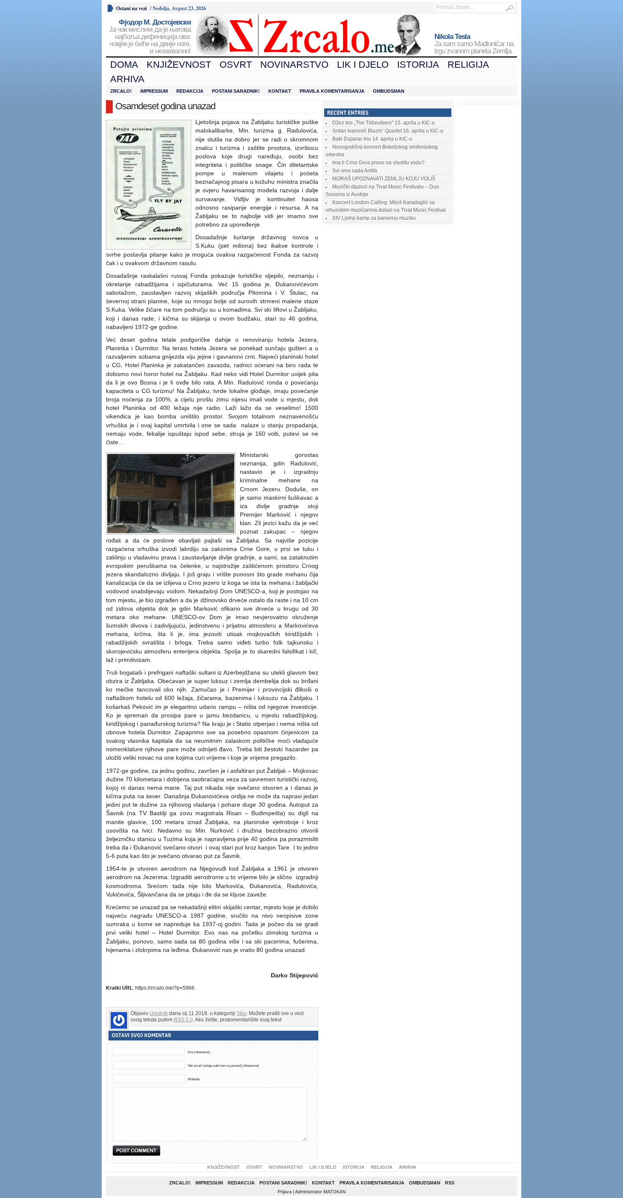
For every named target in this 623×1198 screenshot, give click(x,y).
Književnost (179, 64)
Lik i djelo (363, 64)
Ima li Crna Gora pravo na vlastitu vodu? (378, 162)
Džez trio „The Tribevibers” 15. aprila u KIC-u (383, 122)
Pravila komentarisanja (332, 91)
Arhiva (127, 79)
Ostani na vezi (131, 8)
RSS (449, 1182)
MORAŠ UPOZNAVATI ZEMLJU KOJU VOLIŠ (383, 178)
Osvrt (236, 64)
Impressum (154, 91)
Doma (124, 64)
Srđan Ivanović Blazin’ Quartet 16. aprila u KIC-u (387, 130)
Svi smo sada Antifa (354, 170)
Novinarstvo (294, 64)
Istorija (418, 64)
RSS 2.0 (183, 1019)
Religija (468, 64)
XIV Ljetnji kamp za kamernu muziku (374, 218)
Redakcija (189, 91)
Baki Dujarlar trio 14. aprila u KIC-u (372, 138)
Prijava (285, 1191)
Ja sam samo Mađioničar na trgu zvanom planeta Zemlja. (473, 44)
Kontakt (279, 91)
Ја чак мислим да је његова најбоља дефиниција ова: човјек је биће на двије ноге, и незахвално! (150, 37)
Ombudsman (388, 91)
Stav (241, 1013)
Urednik (159, 1013)
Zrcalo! (121, 91)
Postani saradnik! (236, 91)
